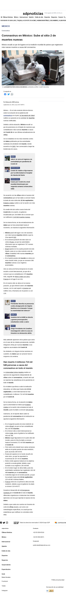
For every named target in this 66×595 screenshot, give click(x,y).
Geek (3, 574)
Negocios (54, 17)
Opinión (31, 17)
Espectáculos (6, 569)
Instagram (5, 590)
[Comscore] (60, 522)
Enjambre (54, 20)
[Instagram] (7, 523)
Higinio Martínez (43, 20)
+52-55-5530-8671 (38, 537)
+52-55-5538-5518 (38, 532)
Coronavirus (6, 30)
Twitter (4, 586)
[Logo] (33, 13)
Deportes (47, 17)
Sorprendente (6, 564)
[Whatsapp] (12, 94)
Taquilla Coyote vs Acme (26, 20)
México (16, 17)
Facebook (5, 581)
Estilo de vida (39, 17)
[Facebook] (5, 94)
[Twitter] (8, 94)
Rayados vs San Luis (8, 20)
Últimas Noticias (8, 17)
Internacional (24, 17)
